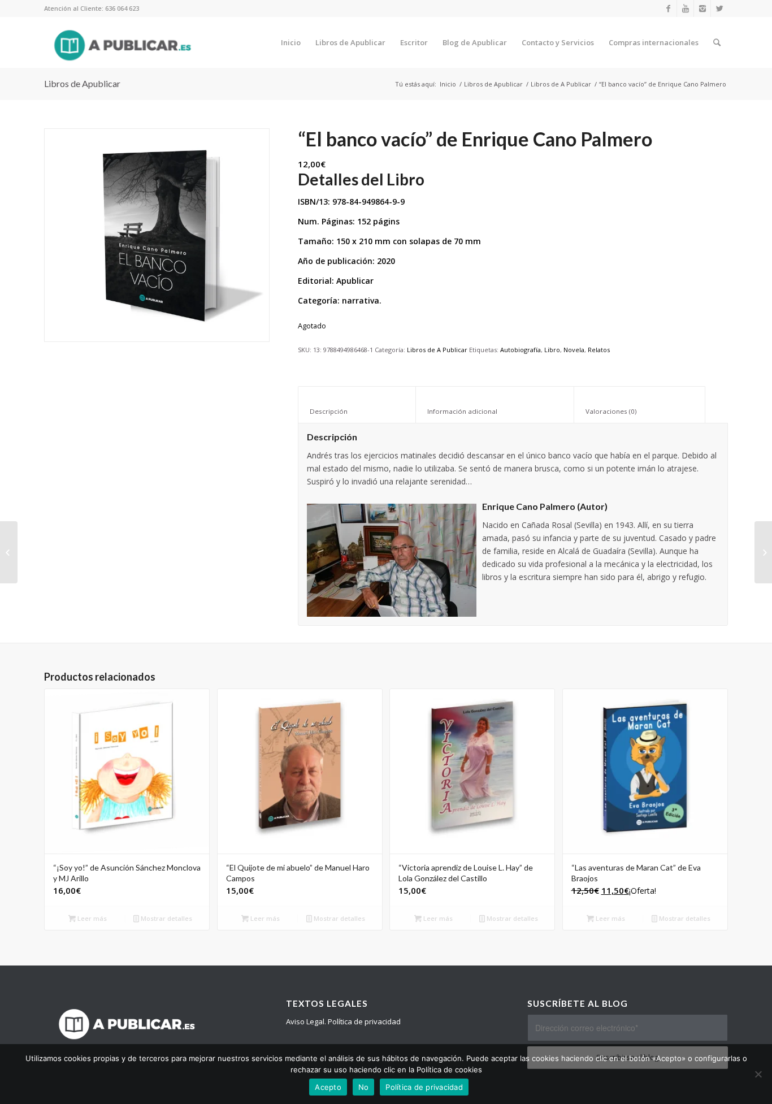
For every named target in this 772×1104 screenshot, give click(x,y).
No (363, 1087)
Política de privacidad (424, 1087)
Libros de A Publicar (561, 84)
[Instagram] (702, 8)
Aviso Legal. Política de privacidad (343, 1021)
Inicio (448, 84)
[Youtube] (685, 8)
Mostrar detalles (165, 918)
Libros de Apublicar (82, 83)
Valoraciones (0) (639, 411)
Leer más (91, 918)
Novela (573, 349)
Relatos (599, 349)
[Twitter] (719, 8)
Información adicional (495, 411)
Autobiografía (520, 349)
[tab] (357, 404)
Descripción (357, 411)
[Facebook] (668, 8)
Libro (552, 349)
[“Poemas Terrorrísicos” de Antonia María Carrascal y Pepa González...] (763, 552)
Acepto (328, 1087)
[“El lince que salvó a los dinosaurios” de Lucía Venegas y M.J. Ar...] (9, 552)
